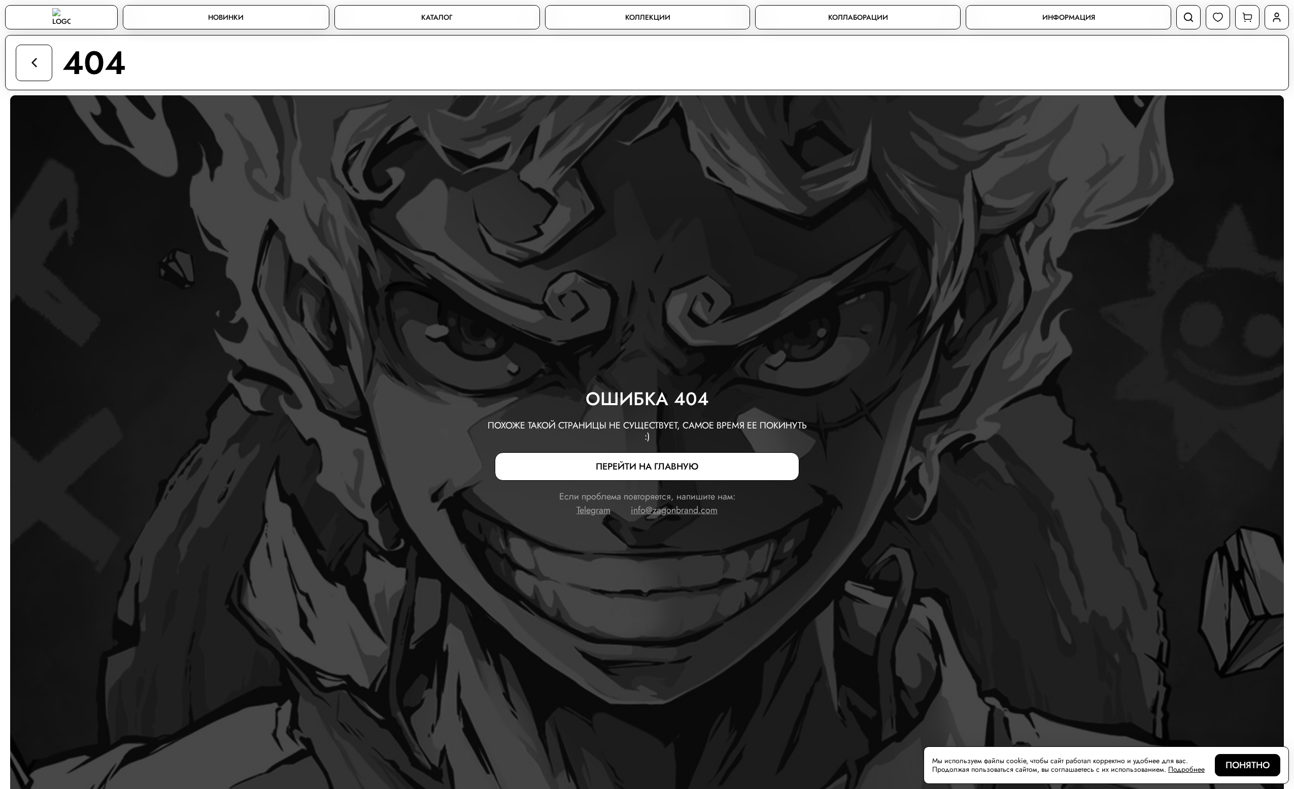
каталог (437, 17)
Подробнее (1186, 769)
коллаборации (858, 17)
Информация (1068, 17)
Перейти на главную (647, 466)
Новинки (226, 17)
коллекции (647, 17)
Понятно (1247, 765)
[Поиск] (1188, 17)
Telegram (593, 510)
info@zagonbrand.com (674, 510)
